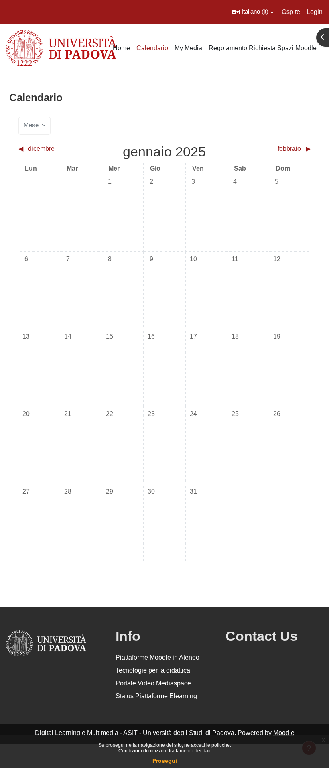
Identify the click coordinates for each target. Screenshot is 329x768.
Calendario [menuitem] (152, 48)
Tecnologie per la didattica (153, 670)
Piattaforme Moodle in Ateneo (157, 657)
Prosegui (164, 761)
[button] (252, 12)
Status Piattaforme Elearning (156, 696)
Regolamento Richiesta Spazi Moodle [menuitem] (263, 48)
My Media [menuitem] (188, 48)
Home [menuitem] (121, 48)
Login (315, 11)
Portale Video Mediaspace (153, 683)
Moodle (283, 732)
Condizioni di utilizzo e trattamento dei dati (164, 751)
